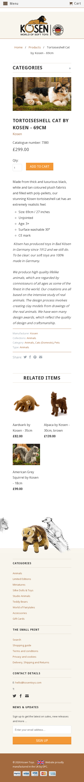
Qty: (15, 160)
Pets (57, 342)
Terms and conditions (25, 651)
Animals (31, 338)
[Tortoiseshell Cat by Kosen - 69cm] (42, 94)
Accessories (20, 613)
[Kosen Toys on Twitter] (14, 696)
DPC (45, 766)
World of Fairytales (24, 607)
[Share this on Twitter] (25, 357)
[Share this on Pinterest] (34, 357)
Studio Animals (21, 596)
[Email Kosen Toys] (27, 696)
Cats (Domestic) (44, 342)
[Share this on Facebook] (30, 357)
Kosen (17, 134)
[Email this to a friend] (40, 357)
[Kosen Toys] (42, 25)
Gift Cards (19, 618)
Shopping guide (22, 645)
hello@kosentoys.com (28, 682)
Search (17, 639)
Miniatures (19, 584)
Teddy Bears (20, 601)
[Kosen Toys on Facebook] (20, 696)
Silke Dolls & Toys (23, 590)
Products (35, 47)
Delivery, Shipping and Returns (31, 662)
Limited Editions (22, 579)
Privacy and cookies (24, 656)
